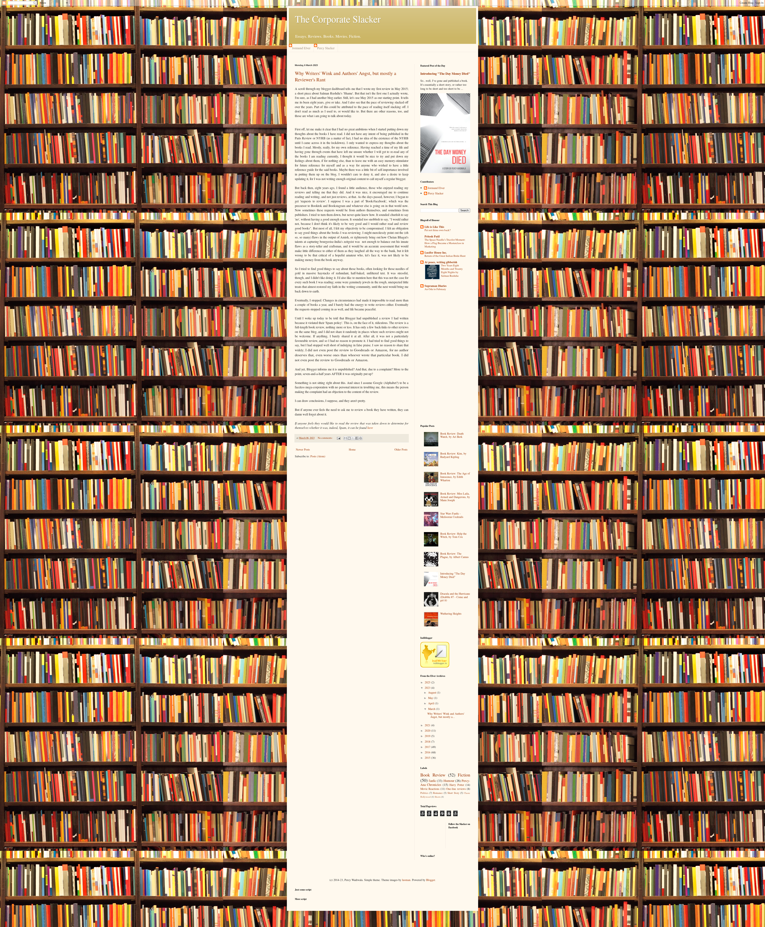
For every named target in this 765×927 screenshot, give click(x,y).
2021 (428, 725)
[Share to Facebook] (357, 438)
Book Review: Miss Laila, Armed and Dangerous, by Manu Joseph (455, 497)
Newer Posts (303, 449)
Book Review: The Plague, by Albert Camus (454, 555)
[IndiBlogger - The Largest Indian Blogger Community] (434, 666)
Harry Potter (456, 785)
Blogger (430, 880)
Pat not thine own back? (438, 230)
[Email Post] (338, 438)
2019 (428, 736)
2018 (428, 741)
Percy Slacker (325, 48)
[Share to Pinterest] (361, 438)
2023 (428, 688)
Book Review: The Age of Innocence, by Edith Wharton (455, 476)
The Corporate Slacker (338, 18)
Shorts (437, 796)
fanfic (432, 780)
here (370, 427)
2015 (428, 758)
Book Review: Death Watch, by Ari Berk (452, 435)
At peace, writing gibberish (441, 262)
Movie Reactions (429, 789)
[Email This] (345, 438)
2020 (428, 730)
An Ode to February (435, 289)
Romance (438, 793)
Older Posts (400, 449)
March (432, 709)
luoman (406, 880)
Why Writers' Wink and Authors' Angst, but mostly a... (445, 715)
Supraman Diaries (435, 286)
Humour (448, 780)
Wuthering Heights (450, 613)
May (431, 698)
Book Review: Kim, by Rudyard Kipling (453, 455)
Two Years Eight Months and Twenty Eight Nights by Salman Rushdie (452, 271)
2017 (428, 747)
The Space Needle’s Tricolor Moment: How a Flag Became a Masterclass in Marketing (445, 243)
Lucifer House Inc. (436, 252)
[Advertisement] (445, 358)
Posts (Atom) (317, 456)
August (432, 692)
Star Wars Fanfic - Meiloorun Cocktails (451, 515)
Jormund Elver (301, 48)
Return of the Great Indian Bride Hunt (445, 256)
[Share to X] (353, 438)
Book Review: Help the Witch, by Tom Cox (453, 535)
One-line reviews (456, 789)
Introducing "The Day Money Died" (445, 73)
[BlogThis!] (349, 438)
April (431, 703)
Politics (424, 793)
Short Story (453, 793)
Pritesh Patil (432, 236)
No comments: (325, 438)
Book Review (432, 775)
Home (352, 449)
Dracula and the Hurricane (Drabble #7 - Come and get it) (455, 597)
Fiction (464, 775)
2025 (428, 682)
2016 (428, 752)
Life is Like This (434, 227)
